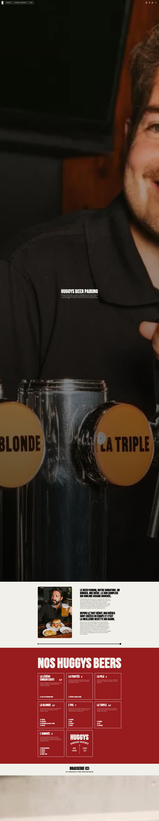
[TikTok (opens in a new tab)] (152, 3)
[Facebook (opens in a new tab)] (149, 3)
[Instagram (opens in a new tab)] (146, 3)
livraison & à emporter (20, 2)
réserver (8, 2)
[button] (155, 2)
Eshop (31, 2)
